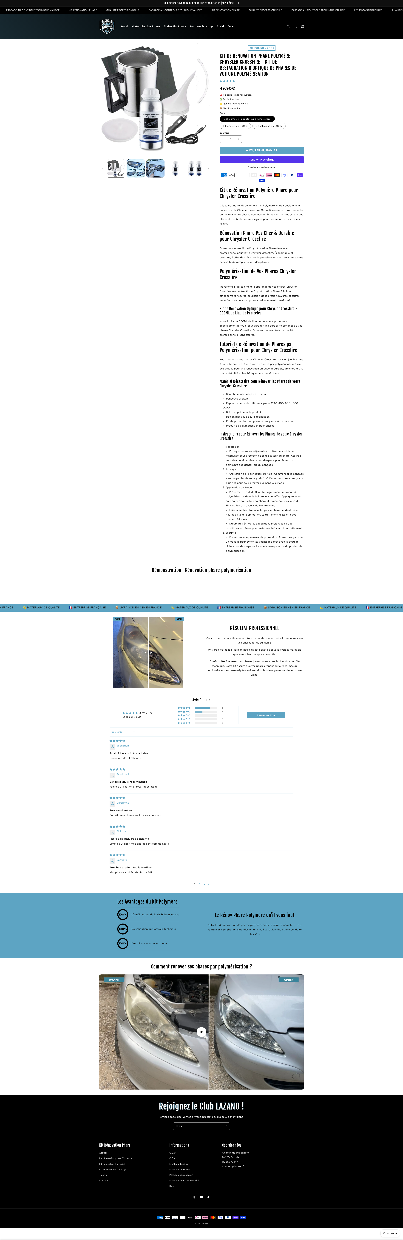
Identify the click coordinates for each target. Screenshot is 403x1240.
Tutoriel (103, 1174)
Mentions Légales (179, 1163)
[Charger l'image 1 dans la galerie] (116, 168)
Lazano (205, 1223)
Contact (103, 1180)
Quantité (224, 133)
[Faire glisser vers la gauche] (102, 168)
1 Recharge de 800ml (235, 126)
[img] (117, 741)
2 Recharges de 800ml (269, 126)
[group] (201, 590)
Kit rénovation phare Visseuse (115, 1158)
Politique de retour (179, 1169)
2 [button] (200, 884)
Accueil (103, 1152)
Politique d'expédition (181, 1174)
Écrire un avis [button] (266, 715)
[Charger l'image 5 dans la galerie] (195, 168)
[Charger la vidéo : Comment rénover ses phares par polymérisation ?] (201, 1031)
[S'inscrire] (226, 1126)
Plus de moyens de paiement (262, 167)
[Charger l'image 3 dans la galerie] (155, 168)
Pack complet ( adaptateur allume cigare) (247, 118)
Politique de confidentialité (184, 1180)
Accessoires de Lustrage (112, 1169)
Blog (171, 1186)
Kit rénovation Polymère (112, 1163)
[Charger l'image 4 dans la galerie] (175, 168)
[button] (288, 26)
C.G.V (172, 1158)
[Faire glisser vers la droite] (208, 168)
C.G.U (172, 1152)
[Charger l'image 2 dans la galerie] (136, 168)
